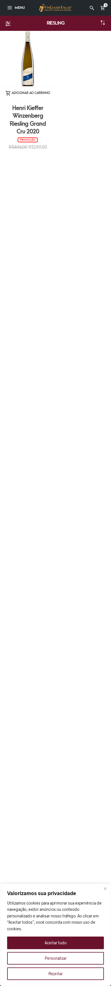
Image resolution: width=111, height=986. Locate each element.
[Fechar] (105, 888)
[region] (55, 935)
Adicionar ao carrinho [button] (31, 93)
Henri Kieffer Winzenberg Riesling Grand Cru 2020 (28, 120)
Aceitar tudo (56, 942)
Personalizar (56, 958)
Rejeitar (55, 973)
